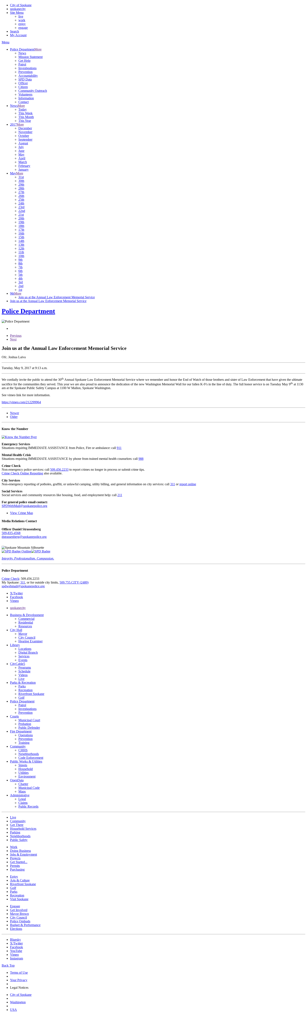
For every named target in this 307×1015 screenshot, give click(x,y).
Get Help (24, 60)
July (21, 147)
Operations (25, 735)
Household (25, 769)
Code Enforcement (30, 757)
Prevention (25, 72)
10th (21, 256)
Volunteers (25, 94)
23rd (21, 207)
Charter (23, 784)
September (25, 139)
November (25, 132)
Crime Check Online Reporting (22, 473)
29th (21, 184)
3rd (20, 282)
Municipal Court (29, 720)
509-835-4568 (11, 533)
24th (21, 203)
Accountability (28, 75)
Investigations (27, 68)
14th (21, 241)
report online (187, 484)
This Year (24, 120)
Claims (23, 802)
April (21, 158)
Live (21, 679)
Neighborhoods (28, 754)
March (22, 162)
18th (21, 226)
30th (21, 181)
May (21, 154)
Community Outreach (32, 90)
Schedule (24, 671)
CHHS (23, 750)
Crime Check (10, 578)
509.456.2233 (59, 469)
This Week (25, 113)
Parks (22, 686)
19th (21, 222)
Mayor (22, 633)
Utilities (23, 772)
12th (21, 248)
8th (20, 263)
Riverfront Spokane (31, 694)
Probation (24, 724)
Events (22, 660)
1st (20, 289)
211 (119, 495)
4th (20, 278)
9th (20, 259)
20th (21, 218)
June (21, 151)
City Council (26, 637)
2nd (20, 286)
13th (21, 244)
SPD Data (25, 79)
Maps (22, 791)
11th (21, 252)
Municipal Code (29, 787)
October (23, 135)
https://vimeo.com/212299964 (21, 402)
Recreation (25, 690)
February (24, 166)
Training (23, 742)
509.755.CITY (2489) (74, 582)
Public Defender (29, 727)
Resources (25, 626)
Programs (24, 667)
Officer (23, 83)
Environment (27, 776)
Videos (23, 675)
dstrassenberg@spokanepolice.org (24, 536)
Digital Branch (28, 652)
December (25, 128)
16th (21, 233)
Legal (22, 799)
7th (20, 267)
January (23, 169)
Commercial (26, 618)
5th (20, 274)
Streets (22, 765)
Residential (25, 622)
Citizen (23, 87)
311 (172, 484)
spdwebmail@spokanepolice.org (23, 586)
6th (20, 271)
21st (21, 214)
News (22, 53)
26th (21, 196)
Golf (21, 697)
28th (21, 188)
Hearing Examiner (30, 641)
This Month (26, 117)
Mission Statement (30, 57)
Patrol (22, 64)
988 (140, 458)
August (23, 143)
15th (21, 237)
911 (119, 448)
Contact (23, 102)
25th (21, 199)
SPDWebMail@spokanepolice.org (24, 506)
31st (21, 177)
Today (22, 109)
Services (23, 656)
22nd (21, 211)
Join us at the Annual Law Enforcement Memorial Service (56, 297)
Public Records (28, 806)
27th (21, 192)
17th (21, 229)
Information (26, 98)
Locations (24, 649)
